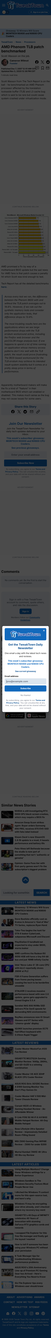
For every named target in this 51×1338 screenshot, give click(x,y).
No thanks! (26, 695)
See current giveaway (25, 671)
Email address (11, 676)
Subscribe (25, 688)
